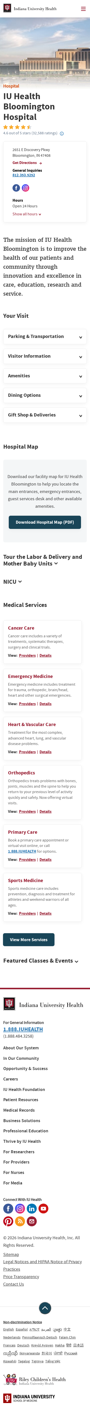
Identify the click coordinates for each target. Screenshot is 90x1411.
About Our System (21, 1048)
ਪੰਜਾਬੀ (58, 1353)
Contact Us (13, 1284)
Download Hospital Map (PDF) (45, 522)
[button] (45, 336)
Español (22, 1329)
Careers (10, 1079)
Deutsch (23, 1345)
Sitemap (11, 1254)
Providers (27, 655)
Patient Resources (20, 1099)
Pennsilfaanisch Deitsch (39, 1337)
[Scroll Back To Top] (45, 1308)
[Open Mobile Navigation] (83, 8)
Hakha (59, 1345)
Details (46, 655)
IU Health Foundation (24, 1089)
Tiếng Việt (52, 1361)
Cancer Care (21, 628)
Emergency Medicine (30, 676)
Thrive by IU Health (22, 1141)
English (8, 1329)
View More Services (29, 940)
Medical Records (19, 1110)
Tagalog (24, 1361)
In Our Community (21, 1058)
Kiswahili (9, 1361)
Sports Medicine (25, 880)
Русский (70, 1353)
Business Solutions (21, 1120)
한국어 (47, 1353)
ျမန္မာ (57, 1329)
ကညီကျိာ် (10, 1353)
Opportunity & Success (25, 1068)
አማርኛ (35, 1329)
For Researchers (18, 1152)
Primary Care (22, 832)
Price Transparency (21, 1277)
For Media (12, 1183)
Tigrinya (38, 1361)
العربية (46, 1329)
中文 (67, 1329)
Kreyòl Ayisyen (42, 1345)
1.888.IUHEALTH (22, 851)
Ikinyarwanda (30, 1353)
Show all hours (25, 214)
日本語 (78, 1345)
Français (9, 1345)
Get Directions (25, 162)
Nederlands (11, 1337)
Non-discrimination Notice (22, 1322)
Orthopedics (21, 772)
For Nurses (13, 1172)
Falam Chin (67, 1337)
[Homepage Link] (29, 8)
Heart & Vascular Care (32, 724)
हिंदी (68, 1345)
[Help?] (61, 133)
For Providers (16, 1162)
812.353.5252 (23, 175)
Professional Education (25, 1131)
